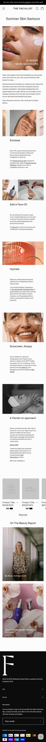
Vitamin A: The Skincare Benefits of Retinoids (20, 631)
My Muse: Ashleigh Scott (15, 576)
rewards (27, 2)
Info (3, 689)
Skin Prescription (16, 456)
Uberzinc (24, 367)
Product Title (8, 502)
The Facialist (10, 730)
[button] (37, 8)
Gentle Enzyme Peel (19, 161)
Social (4, 697)
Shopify (24, 730)
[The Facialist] (23, 8)
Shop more (23, 515)
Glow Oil (15, 227)
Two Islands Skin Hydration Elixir (22, 289)
